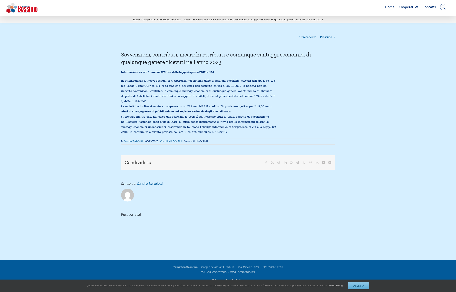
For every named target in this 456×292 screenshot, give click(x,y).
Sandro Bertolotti (133, 141)
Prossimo (326, 37)
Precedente (308, 37)
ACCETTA (358, 285)
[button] (443, 7)
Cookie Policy (335, 285)
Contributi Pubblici (171, 141)
